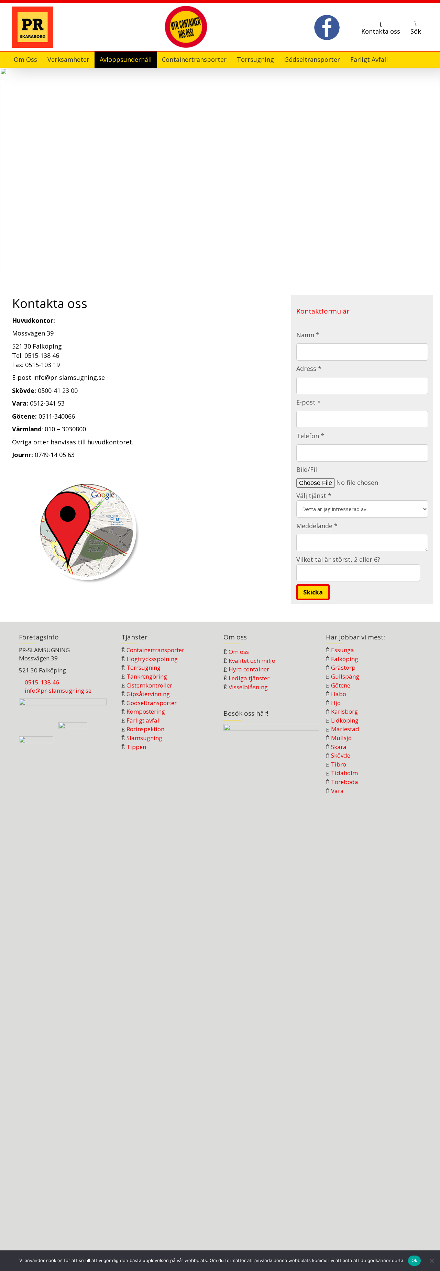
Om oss (239, 652)
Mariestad (345, 729)
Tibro (338, 764)
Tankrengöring (146, 676)
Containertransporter (155, 650)
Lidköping (345, 720)
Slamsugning (144, 738)
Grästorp (343, 667)
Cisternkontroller (149, 685)
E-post (22, 377)
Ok (414, 1260)
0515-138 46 (42, 682)
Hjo (336, 703)
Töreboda (344, 782)
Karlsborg (344, 711)
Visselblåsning (248, 687)
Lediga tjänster (249, 678)
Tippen (136, 747)
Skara (338, 747)
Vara (337, 791)
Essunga (342, 650)
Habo (338, 694)
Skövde (340, 755)
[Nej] (431, 1260)
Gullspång (345, 676)
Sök (415, 31)
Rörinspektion (145, 729)
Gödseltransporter (151, 703)
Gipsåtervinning (148, 694)
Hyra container (249, 669)
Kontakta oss (380, 31)
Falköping (344, 659)
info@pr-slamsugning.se (58, 690)
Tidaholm (344, 773)
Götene (340, 685)
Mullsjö (341, 738)
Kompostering (145, 711)
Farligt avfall (143, 720)
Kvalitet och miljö (252, 661)
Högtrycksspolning (152, 659)
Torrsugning (143, 667)
